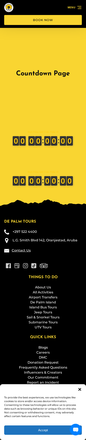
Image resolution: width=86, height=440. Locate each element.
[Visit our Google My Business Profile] (17, 265)
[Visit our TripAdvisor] (44, 265)
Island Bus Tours (43, 307)
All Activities (43, 292)
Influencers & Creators (43, 372)
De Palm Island (43, 302)
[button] (80, 389)
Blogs (43, 347)
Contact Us (21, 250)
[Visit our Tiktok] (33, 265)
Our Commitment (43, 377)
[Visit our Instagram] (25, 265)
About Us (43, 287)
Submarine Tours (43, 322)
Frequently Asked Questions (43, 367)
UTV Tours (43, 327)
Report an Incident (43, 382)
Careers (43, 352)
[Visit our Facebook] (8, 265)
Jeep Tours (43, 312)
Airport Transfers (43, 297)
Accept (43, 430)
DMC (43, 357)
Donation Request (43, 362)
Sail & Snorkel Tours (43, 317)
